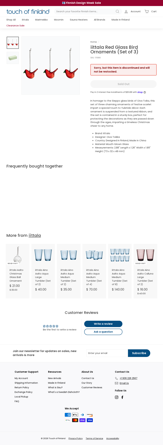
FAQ (17, 401)
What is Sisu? (55, 387)
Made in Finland (121, 19)
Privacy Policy (76, 438)
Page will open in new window (116, 397)
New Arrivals (54, 378)
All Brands (99, 19)
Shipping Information (26, 382)
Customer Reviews (92, 387)
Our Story (87, 382)
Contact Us (88, 378)
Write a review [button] (103, 324)
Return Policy (22, 387)
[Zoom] (51, 65)
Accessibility (112, 438)
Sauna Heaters (79, 19)
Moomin (59, 19)
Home (93, 42)
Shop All (11, 19)
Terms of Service (94, 438)
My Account (21, 378)
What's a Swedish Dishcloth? (64, 392)
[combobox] (88, 11)
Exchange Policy (23, 392)
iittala (25, 19)
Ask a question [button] (103, 332)
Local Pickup (21, 396)
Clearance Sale (15, 25)
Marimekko (41, 19)
